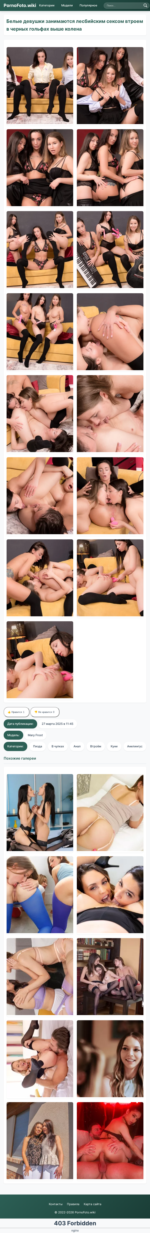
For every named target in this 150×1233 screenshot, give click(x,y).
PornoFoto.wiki (20, 5)
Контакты (56, 1204)
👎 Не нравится (44, 712)
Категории (47, 5)
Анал (77, 746)
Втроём (95, 746)
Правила (73, 1204)
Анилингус (134, 746)
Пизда (37, 746)
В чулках (58, 746)
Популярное (88, 5)
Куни (114, 746)
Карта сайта (92, 1204)
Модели (67, 5)
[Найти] (145, 5)
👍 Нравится (16, 712)
